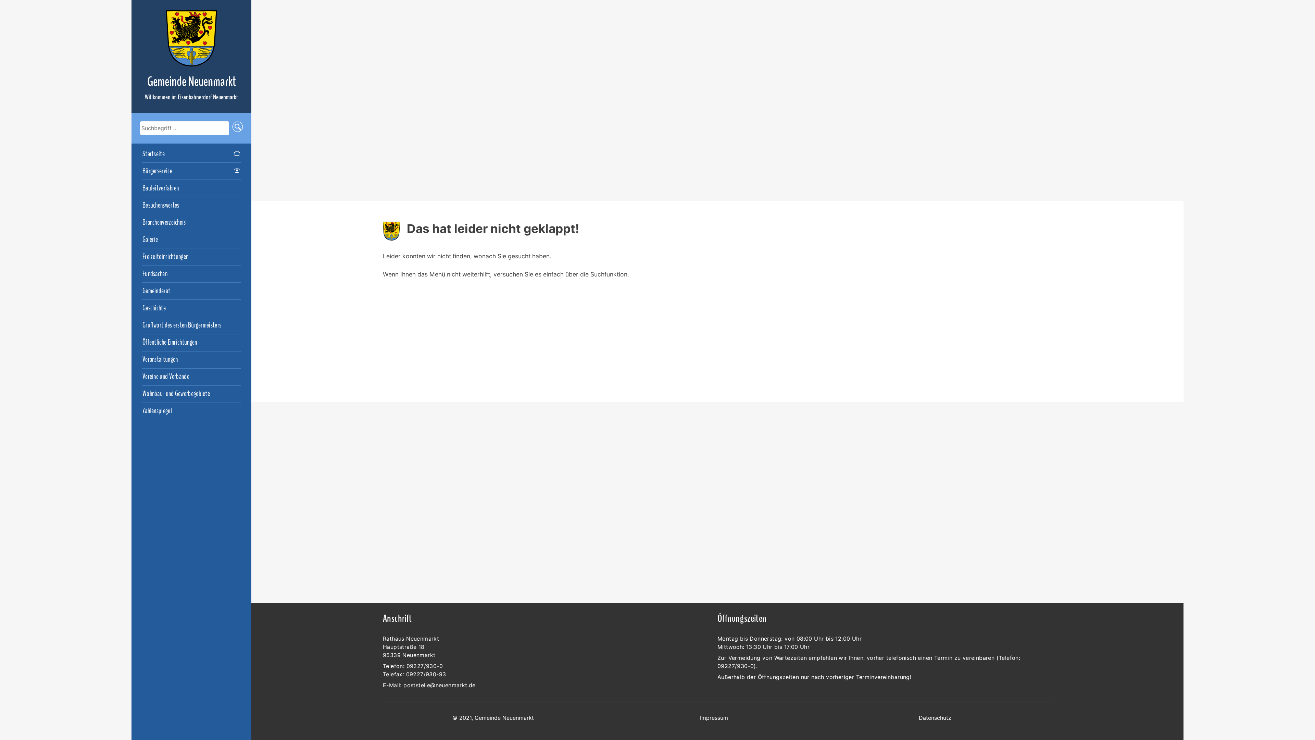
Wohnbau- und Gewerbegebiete (176, 394)
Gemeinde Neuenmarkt (191, 82)
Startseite (153, 154)
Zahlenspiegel (157, 411)
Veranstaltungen (160, 359)
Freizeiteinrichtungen (165, 257)
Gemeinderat (156, 291)
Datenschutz (935, 717)
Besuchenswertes (160, 205)
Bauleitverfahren (160, 188)
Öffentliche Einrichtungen (169, 342)
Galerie (150, 240)
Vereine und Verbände (165, 377)
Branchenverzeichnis (164, 222)
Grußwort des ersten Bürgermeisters (181, 325)
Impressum (714, 717)
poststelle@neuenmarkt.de (439, 685)
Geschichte (154, 308)
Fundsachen (154, 274)
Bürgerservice (157, 171)
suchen (237, 128)
